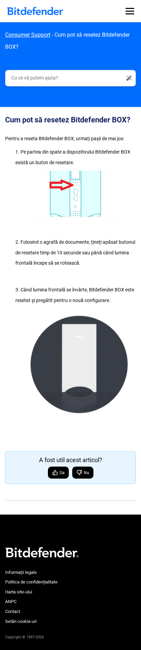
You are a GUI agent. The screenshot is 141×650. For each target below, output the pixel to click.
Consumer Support (27, 35)
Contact (12, 611)
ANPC (10, 601)
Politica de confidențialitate (31, 582)
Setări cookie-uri (21, 621)
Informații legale (21, 572)
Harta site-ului (18, 591)
